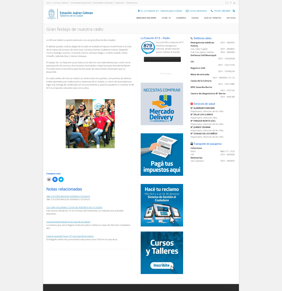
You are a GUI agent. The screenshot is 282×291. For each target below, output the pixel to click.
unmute (169, 59)
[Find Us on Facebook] (230, 2)
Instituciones (132, 2)
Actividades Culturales (103, 2)
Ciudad (195, 18)
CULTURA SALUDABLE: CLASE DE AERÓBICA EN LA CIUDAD (74, 207)
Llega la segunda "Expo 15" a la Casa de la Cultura (70, 236)
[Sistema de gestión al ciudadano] (162, 225)
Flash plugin (165, 73)
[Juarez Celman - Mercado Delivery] (162, 124)
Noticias (231, 18)
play (146, 59)
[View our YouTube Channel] (234, 2)
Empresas (120, 2)
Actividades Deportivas (81, 2)
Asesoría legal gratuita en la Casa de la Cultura (68, 221)
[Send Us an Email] (226, 2)
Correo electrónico (198, 10)
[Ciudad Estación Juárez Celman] (70, 22)
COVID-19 (166, 18)
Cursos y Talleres (61, 2)
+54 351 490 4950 (222, 10)
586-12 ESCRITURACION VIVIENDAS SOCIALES (68, 196)
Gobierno (181, 18)
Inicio (48, 2)
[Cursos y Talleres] (162, 273)
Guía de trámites (212, 18)
